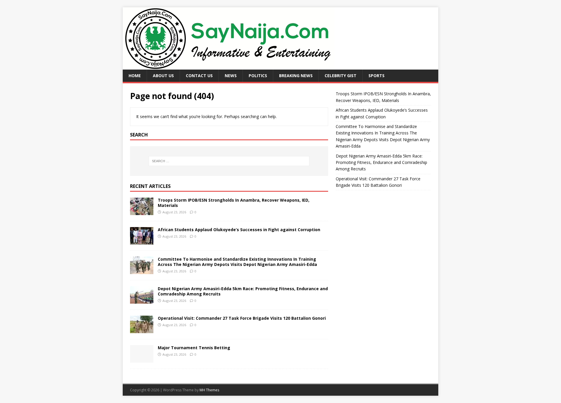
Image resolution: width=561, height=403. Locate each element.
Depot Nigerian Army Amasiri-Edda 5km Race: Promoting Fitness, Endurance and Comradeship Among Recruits (243, 291)
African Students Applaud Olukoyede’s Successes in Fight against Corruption (239, 229)
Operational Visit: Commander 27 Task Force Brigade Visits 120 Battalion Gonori (242, 318)
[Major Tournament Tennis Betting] (141, 359)
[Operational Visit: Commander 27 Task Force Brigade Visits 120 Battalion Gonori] (141, 329)
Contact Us (199, 75)
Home (135, 75)
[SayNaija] (228, 66)
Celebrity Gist (340, 75)
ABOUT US (163, 75)
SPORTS (376, 75)
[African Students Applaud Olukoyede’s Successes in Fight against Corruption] (141, 241)
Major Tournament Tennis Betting (194, 347)
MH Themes (209, 390)
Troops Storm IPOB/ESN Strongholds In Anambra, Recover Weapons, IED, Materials (233, 202)
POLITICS (258, 75)
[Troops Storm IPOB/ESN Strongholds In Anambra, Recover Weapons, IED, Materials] (141, 211)
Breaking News (296, 75)
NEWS (231, 75)
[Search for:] (229, 161)
